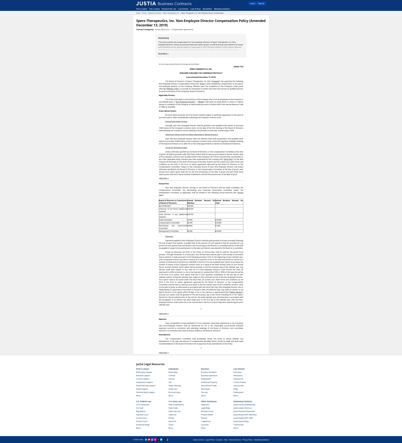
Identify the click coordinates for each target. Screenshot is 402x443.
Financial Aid (238, 379)
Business (205, 369)
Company (219, 440)
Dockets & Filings (142, 425)
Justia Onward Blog (241, 421)
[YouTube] (149, 439)
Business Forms (207, 411)
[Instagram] (155, 439)
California (172, 415)
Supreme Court (142, 415)
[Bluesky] (161, 439)
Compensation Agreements (182, 29)
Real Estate (205, 389)
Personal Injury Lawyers (145, 392)
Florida (171, 418)
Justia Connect (198, 440)
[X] (164, 439)
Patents (204, 418)
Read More (162, 54)
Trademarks (206, 421)
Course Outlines (239, 382)
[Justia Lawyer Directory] (167, 439)
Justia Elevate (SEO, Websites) (245, 415)
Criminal (172, 375)
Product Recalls (207, 415)
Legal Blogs (205, 408)
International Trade (208, 385)
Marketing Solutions (222, 9)
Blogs (235, 389)
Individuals (173, 369)
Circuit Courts (141, 418)
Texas (171, 425)
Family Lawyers (142, 389)
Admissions (237, 375)
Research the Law (169, 9)
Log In (252, 3)
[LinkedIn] (146, 439)
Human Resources (162, 29)
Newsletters (207, 9)
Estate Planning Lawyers (145, 385)
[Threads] (158, 439)
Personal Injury (175, 392)
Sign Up (261, 3)
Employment (206, 379)
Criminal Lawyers (142, 379)
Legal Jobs (205, 404)
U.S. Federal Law (143, 401)
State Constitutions (176, 404)
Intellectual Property (209, 382)
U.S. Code (139, 408)
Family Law (173, 389)
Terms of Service (235, 440)
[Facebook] (152, 439)
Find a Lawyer (141, 9)
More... (138, 395)
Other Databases (209, 401)
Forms (144, 13)
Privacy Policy (247, 440)
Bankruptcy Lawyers (144, 372)
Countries (205, 425)
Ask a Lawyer (154, 9)
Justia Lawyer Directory (242, 408)
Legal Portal (209, 440)
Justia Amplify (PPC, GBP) (243, 418)
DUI (170, 382)
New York (172, 421)
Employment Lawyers (144, 382)
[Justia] (146, 3)
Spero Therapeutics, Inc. (171, 13)
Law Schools (183, 9)
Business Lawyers (143, 375)
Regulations (141, 411)
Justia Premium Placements (244, 411)
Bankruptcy (173, 372)
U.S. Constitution (142, 404)
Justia (138, 13)
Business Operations (209, 375)
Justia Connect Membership (244, 404)
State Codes (173, 408)
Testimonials (238, 425)
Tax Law (204, 392)
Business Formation (209, 372)
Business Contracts (154, 13)
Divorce (172, 379)
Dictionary (237, 372)
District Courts (142, 421)
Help (226, 440)
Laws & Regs (195, 9)
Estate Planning (175, 385)
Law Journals (238, 385)
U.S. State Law (175, 401)
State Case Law (174, 411)
